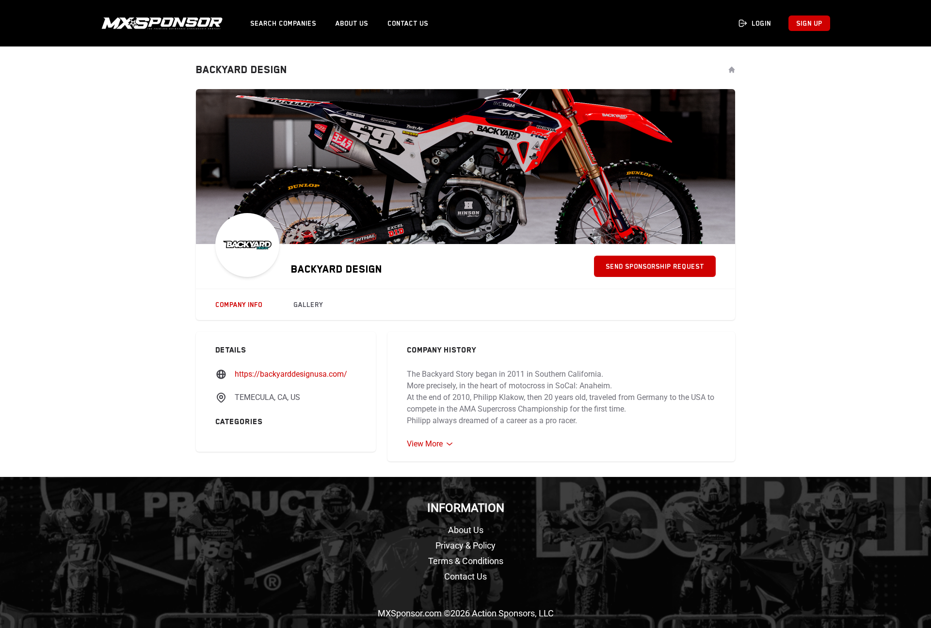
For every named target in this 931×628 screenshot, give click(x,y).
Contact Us (465, 576)
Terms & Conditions (465, 561)
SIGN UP (809, 23)
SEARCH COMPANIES (283, 23)
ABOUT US (352, 23)
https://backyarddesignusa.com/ (291, 374)
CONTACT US (407, 23)
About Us (465, 530)
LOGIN (761, 23)
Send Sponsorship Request (655, 266)
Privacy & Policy (465, 545)
